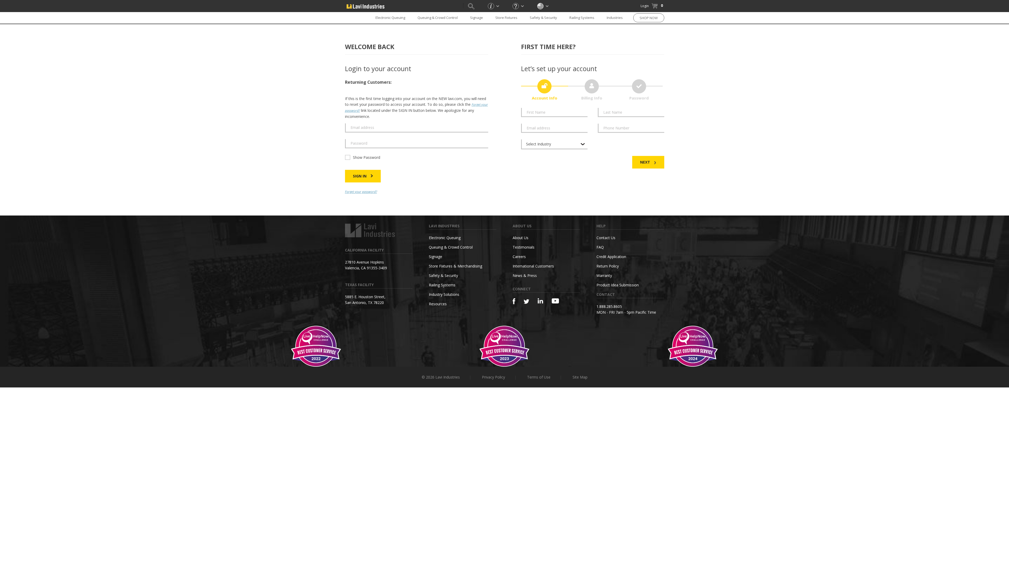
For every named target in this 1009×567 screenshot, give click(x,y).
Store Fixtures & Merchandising (455, 266)
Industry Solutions (444, 294)
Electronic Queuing (445, 237)
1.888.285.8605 (609, 306)
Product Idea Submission (617, 284)
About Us (520, 237)
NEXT (645, 162)
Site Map (580, 377)
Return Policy (607, 266)
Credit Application (611, 256)
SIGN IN (360, 176)
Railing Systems (581, 17)
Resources (438, 303)
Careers (519, 256)
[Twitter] (526, 301)
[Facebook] (514, 301)
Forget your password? (361, 192)
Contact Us (605, 237)
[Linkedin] (540, 301)
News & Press (525, 275)
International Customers (533, 266)
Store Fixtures (506, 17)
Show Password (366, 157)
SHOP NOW (649, 17)
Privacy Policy (493, 377)
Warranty (604, 275)
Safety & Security (543, 17)
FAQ (600, 247)
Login (645, 6)
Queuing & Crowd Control (438, 17)
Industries (615, 17)
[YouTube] (555, 300)
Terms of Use (538, 377)
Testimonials (523, 247)
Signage (476, 17)
